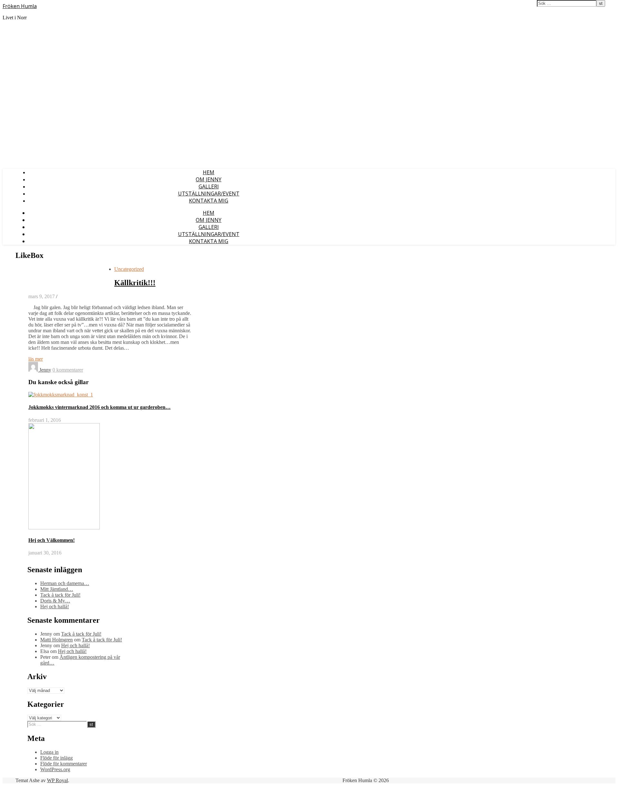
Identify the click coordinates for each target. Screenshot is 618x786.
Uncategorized (129, 269)
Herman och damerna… (64, 583)
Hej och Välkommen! (51, 540)
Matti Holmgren (56, 639)
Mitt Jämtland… (56, 589)
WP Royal (57, 780)
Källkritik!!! (134, 283)
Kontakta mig (208, 200)
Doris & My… (55, 600)
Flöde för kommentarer (63, 763)
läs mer (35, 359)
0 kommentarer (67, 370)
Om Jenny (208, 179)
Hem (208, 172)
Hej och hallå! (54, 606)
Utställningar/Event (208, 193)
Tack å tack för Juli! (60, 595)
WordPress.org (55, 769)
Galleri (209, 186)
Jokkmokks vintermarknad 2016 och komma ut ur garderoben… (99, 407)
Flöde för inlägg (56, 758)
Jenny (45, 370)
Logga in (49, 752)
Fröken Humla (20, 6)
